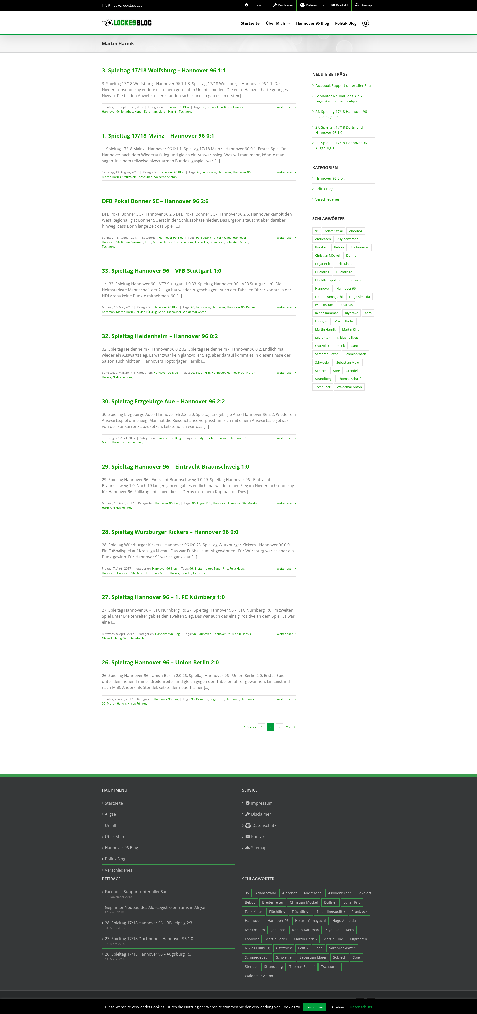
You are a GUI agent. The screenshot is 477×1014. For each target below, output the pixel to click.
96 (203, 107)
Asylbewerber (347, 239)
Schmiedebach (133, 638)
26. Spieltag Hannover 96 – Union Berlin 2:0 (160, 662)
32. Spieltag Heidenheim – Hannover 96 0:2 (160, 335)
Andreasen (323, 239)
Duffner (352, 255)
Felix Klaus (224, 107)
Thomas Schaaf (349, 379)
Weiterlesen (285, 107)
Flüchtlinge (344, 272)
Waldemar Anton (165, 177)
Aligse (110, 814)
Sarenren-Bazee (326, 354)
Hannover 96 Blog (176, 107)
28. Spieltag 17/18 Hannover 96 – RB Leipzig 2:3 (148, 923)
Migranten (322, 338)
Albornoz (355, 231)
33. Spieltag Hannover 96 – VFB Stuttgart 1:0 (161, 270)
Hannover (240, 107)
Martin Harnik (167, 111)
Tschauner (186, 111)
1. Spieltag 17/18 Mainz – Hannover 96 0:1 (158, 135)
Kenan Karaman (146, 111)
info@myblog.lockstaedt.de (122, 5)
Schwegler (217, 242)
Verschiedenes (327, 199)
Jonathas (127, 111)
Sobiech (321, 371)
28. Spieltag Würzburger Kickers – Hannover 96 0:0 (170, 531)
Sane (161, 312)
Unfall (110, 825)
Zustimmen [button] (314, 1007)
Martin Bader (344, 321)
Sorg (336, 371)
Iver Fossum (324, 305)
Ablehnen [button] (338, 1007)
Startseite (114, 803)
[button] (365, 22)
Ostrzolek (129, 177)
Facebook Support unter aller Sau (343, 85)
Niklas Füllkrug (183, 242)
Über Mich (114, 836)
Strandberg (323, 379)
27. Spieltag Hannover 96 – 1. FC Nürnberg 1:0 (163, 597)
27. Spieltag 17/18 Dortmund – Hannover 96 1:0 (149, 938)
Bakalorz (202, 699)
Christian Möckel (327, 255)
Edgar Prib (208, 238)
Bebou (211, 107)
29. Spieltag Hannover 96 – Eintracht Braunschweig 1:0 (175, 466)
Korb (148, 242)
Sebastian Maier (237, 242)
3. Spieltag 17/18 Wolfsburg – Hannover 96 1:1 (164, 70)
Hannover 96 (111, 111)
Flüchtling (322, 272)
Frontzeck (354, 280)
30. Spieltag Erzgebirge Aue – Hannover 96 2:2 (163, 401)
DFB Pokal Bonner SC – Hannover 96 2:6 (155, 200)
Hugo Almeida (359, 297)
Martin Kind (350, 329)
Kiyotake (351, 313)
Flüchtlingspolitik (327, 280)
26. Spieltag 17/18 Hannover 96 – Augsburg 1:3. (148, 954)
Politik (340, 346)
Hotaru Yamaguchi (329, 297)
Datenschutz (361, 1006)
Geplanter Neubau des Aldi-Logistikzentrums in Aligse (155, 907)
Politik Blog (324, 188)
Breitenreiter (203, 568)
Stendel (186, 573)
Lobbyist (321, 321)
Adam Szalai (334, 231)
